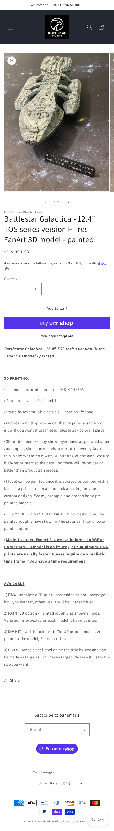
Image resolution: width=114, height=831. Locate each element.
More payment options (57, 336)
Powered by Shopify (76, 821)
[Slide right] (68, 202)
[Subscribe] (83, 729)
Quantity (10, 278)
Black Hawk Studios (48, 821)
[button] (10, 27)
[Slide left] (45, 202)
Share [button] (15, 680)
